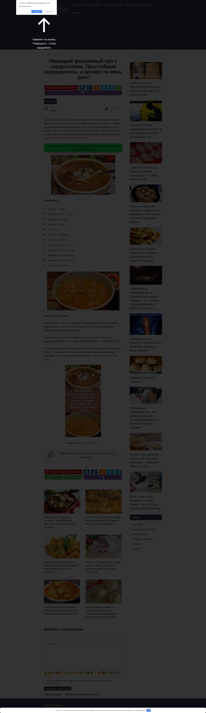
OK (149, 710)
